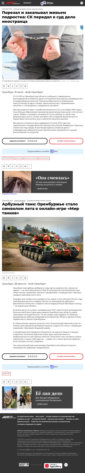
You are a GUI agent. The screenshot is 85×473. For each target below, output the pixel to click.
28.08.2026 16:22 (7, 200)
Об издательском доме (25, 416)
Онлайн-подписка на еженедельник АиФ (60, 416)
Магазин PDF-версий (39, 419)
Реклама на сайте (72, 419)
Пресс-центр (40, 416)
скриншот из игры (8, 272)
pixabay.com (75, 81)
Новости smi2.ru (9, 194)
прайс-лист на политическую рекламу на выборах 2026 (50, 421)
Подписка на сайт (23, 419)
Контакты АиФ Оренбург (56, 419)
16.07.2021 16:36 (7, 9)
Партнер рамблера (36, 464)
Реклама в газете (23, 421)
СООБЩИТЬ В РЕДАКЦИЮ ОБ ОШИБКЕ (29, 424)
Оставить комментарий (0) (66, 141)
